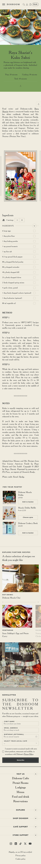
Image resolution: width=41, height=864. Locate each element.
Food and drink (20, 796)
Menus (20, 792)
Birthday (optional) (14, 734)
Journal (5, 11)
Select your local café (15, 741)
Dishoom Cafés (20, 778)
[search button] (23, 4)
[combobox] (20, 743)
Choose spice (28, 517)
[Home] (13, 4)
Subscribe (20, 760)
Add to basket (27, 502)
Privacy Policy (28, 754)
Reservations (20, 801)
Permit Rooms (20, 782)
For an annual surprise (11, 737)
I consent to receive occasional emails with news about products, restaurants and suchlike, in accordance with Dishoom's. (21, 751)
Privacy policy (20, 855)
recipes (13, 11)
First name (9, 721)
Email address (11, 728)
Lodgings (20, 787)
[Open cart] (30, 4)
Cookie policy (20, 859)
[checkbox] (34, 231)
